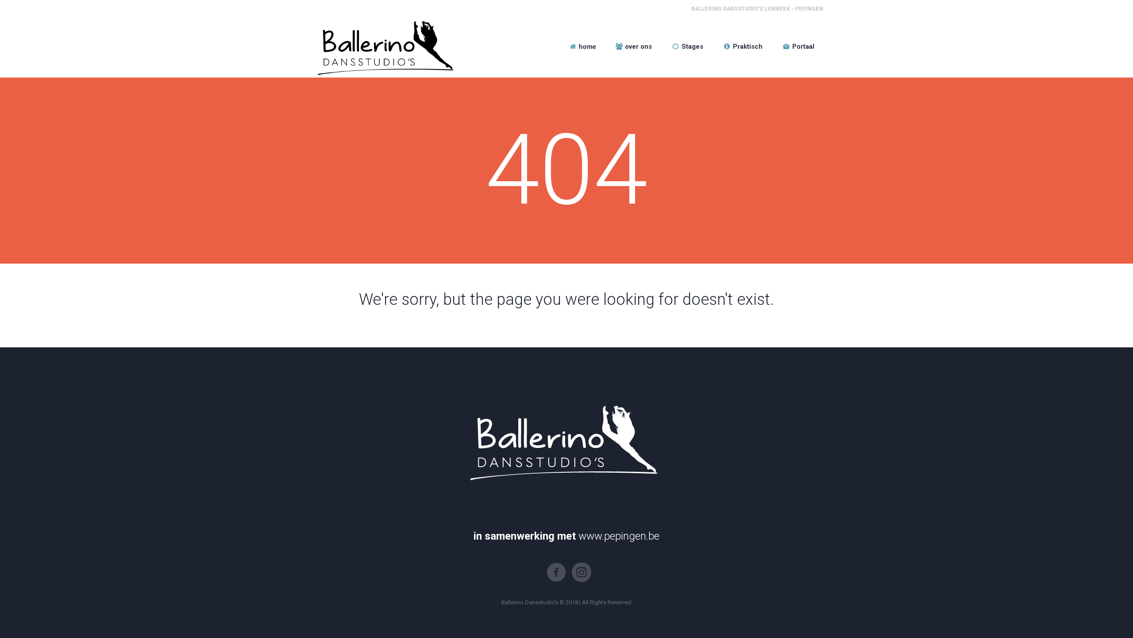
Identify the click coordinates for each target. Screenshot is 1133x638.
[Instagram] (581, 572)
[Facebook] (556, 572)
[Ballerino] (384, 47)
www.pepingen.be (618, 536)
